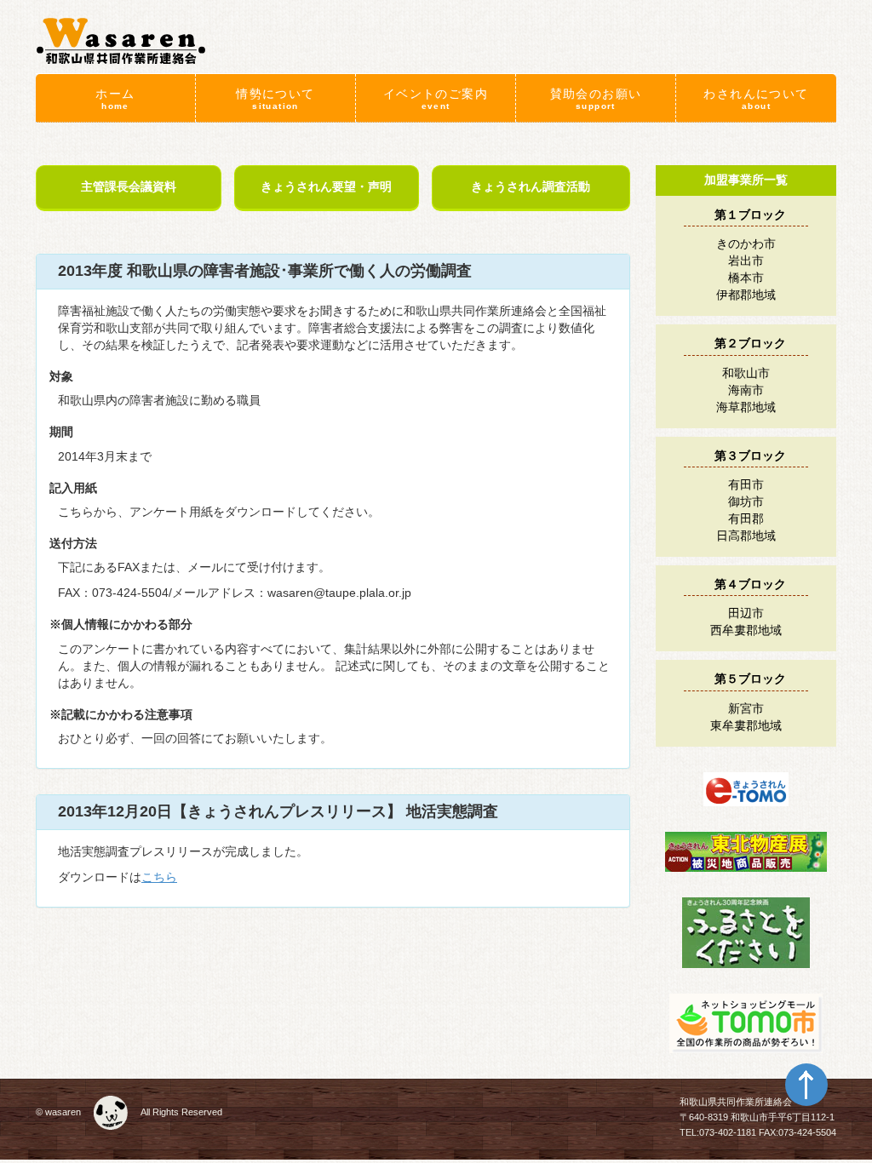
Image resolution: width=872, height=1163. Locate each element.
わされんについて (755, 99)
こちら (159, 877)
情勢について (275, 99)
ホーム (115, 99)
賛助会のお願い (596, 99)
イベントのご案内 (435, 99)
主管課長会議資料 (128, 186)
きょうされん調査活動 (530, 186)
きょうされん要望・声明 (326, 186)
